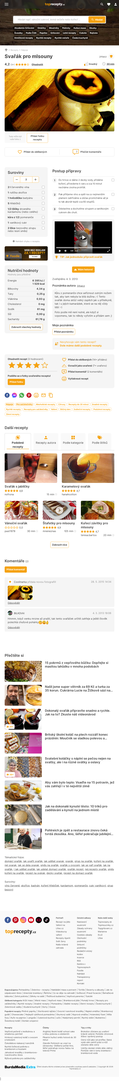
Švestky (18, 33)
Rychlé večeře (62, 38)
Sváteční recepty (82, 409)
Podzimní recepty (101, 409)
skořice (25, 885)
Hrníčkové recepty (23, 38)
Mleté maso (40, 1000)
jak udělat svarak (54, 861)
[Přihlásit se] (115, 4)
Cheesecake (18, 1014)
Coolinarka (35, 581)
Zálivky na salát (37, 996)
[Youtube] (31, 920)
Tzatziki (89, 996)
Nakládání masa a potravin (63, 990)
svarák (69, 861)
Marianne (102, 931)
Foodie (80, 970)
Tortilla (81, 990)
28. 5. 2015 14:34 (101, 581)
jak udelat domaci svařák (51, 869)
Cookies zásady (84, 935)
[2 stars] (20, 365)
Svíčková (81, 993)
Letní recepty (69, 33)
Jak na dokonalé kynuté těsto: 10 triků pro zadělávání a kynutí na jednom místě (76, 808)
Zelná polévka (21, 996)
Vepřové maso (55, 1000)
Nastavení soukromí (82, 923)
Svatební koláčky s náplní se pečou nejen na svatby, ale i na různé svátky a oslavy (78, 760)
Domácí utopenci (30, 1021)
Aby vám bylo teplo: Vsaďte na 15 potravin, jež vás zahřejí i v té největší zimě (79, 784)
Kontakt (80, 983)
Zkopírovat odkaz (50, 395)
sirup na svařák (83, 861)
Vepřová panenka (75, 996)
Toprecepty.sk (105, 922)
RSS (79, 960)
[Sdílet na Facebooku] (7, 395)
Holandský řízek (97, 1014)
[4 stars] (36, 365)
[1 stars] (12, 365)
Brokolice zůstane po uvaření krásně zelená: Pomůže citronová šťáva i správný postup (97, 1034)
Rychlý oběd (88, 1017)
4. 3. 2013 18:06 (102, 613)
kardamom (67, 885)
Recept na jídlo (63, 922)
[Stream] (39, 920)
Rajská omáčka (92, 1011)
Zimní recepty (12, 414)
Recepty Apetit (63, 938)
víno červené (12, 885)
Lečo (58, 1017)
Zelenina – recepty (40, 990)
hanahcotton (69, 494)
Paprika (43, 33)
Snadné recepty (99, 404)
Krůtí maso (28, 1000)
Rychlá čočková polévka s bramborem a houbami (17, 1047)
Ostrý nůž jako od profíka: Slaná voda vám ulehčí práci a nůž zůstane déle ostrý (96, 1042)
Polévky (66, 28)
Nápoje (24, 50)
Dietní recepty (87, 1003)
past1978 (10, 531)
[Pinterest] (15, 920)
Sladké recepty (71, 1003)
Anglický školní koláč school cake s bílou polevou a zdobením (59, 1032)
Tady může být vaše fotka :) (15, 137)
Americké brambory (32, 993)
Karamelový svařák (76, 486)
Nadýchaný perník (71, 1017)
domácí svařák (13, 861)
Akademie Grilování (24, 28)
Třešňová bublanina (55, 996)
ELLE (100, 935)
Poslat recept (43, 395)
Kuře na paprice (18, 1017)
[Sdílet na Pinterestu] (28, 395)
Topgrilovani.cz (105, 928)
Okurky (93, 28)
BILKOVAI (19, 613)
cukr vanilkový (97, 885)
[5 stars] (45, 365)
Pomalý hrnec (87, 1000)
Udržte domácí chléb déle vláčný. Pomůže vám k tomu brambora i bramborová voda (97, 1050)
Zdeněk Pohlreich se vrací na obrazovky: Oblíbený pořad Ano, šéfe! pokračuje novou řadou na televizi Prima (58, 1047)
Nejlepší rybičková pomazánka (39, 1014)
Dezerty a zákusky (95, 990)
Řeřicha (47, 993)
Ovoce (52, 1007)
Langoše (32, 1017)
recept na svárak (35, 873)
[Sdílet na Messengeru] (14, 395)
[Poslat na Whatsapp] (21, 395)
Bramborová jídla (71, 1000)
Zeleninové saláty (13, 1007)
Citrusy (61, 404)
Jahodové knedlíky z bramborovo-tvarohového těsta (21, 1053)
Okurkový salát (63, 1014)
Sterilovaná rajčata (46, 1011)
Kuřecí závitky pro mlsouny (94, 525)
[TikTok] (46, 920)
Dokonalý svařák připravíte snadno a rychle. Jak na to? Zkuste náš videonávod (77, 712)
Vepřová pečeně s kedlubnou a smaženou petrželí (20, 1032)
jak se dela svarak (28, 865)
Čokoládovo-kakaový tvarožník (19, 1043)
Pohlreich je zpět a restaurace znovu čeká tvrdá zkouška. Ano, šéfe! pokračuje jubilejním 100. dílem (79, 834)
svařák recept (75, 869)
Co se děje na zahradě (64, 993)
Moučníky (54, 28)
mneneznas (49, 531)
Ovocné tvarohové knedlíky (70, 1011)
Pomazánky (24, 990)
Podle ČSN (31, 33)
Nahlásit (81, 973)
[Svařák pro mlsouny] (20, 593)
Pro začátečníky (24, 404)
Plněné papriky (29, 1011)
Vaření (54, 409)
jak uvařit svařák (33, 861)
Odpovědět (14, 602)
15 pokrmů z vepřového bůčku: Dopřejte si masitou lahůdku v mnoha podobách (76, 664)
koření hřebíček (50, 885)
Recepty (14, 50)
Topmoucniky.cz (105, 925)
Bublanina (100, 1017)
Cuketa (83, 33)
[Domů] (6, 50)
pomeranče (81, 885)
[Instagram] (23, 920)
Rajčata (94, 33)
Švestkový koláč (12, 1021)
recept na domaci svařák (78, 873)
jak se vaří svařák (91, 865)
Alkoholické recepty (45, 404)
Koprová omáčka (80, 1014)
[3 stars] (28, 365)
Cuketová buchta (46, 1017)
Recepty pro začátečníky (36, 409)
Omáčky (41, 28)
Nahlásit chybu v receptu (27, 241)
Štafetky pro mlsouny (59, 523)
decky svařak (54, 873)
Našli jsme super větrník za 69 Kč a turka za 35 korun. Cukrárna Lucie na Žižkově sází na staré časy (77, 690)
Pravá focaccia (94, 993)
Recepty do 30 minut (78, 404)
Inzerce (80, 957)
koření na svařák (103, 861)
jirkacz (103, 56)
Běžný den (65, 409)
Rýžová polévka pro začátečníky (20, 1058)
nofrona (9, 494)
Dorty (44, 1007)
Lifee (100, 938)
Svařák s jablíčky (17, 486)
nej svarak (11, 865)
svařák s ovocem (70, 865)
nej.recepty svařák (95, 869)
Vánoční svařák (16, 523)
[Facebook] (8, 920)
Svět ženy (61, 941)
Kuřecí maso (80, 28)
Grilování (55, 33)
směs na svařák (49, 865)
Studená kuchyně (31, 1007)
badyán (35, 885)
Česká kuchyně (80, 38)
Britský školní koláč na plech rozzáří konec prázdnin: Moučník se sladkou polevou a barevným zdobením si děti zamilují (76, 738)
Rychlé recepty (43, 38)
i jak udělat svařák (24, 869)
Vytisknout (36, 395)
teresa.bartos (89, 535)
